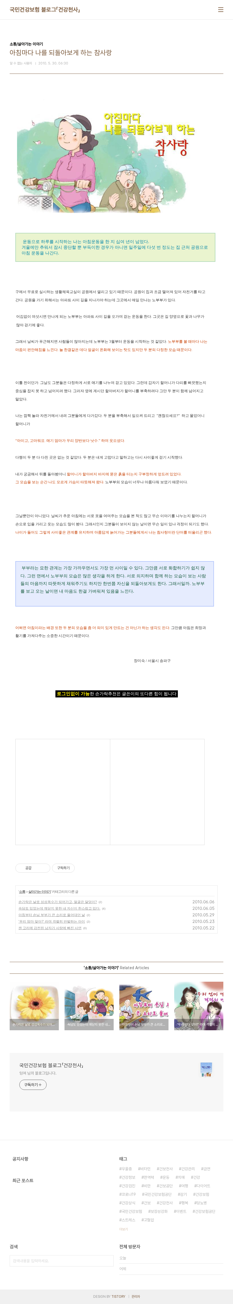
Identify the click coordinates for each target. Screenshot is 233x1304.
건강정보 (128, 1177)
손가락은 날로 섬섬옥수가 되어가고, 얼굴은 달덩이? (57, 902)
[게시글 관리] (43, 868)
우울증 (127, 1169)
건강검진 (128, 1186)
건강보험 (202, 1194)
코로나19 (129, 1194)
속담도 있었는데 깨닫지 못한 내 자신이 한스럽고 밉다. (59, 908)
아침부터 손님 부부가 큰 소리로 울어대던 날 (51, 915)
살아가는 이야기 (39, 891)
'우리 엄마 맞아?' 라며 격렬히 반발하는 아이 (51, 921)
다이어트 (203, 1186)
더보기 (123, 1229)
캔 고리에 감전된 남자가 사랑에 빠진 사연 (50, 928)
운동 (166, 1177)
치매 (181, 1177)
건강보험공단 (205, 1211)
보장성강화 (159, 1211)
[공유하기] (36, 868)
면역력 (149, 1177)
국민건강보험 (132, 1211)
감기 (183, 1194)
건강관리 (188, 1169)
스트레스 (128, 1220)
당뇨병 (202, 1203)
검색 (108, 1260)
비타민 (145, 1169)
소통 (22, 891)
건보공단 (166, 1186)
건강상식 (128, 1203)
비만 (147, 1186)
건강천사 (166, 1203)
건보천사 (166, 1169)
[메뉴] (221, 9)
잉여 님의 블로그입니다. (38, 1073)
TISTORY (118, 1297)
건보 (147, 1203)
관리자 (136, 1297)
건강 (196, 1177)
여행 (184, 1186)
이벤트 (181, 1211)
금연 (206, 1169)
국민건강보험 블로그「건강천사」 (45, 9)
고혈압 (149, 1220)
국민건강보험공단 (158, 1194)
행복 (184, 1203)
